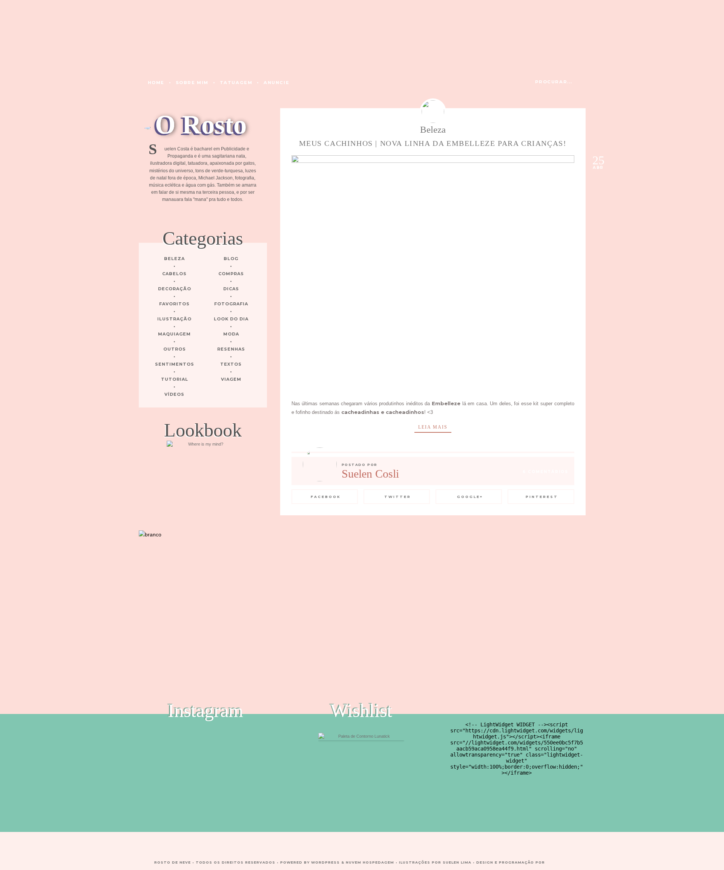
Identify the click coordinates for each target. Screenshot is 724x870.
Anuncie (276, 82)
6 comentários (545, 471)
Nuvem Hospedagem (370, 862)
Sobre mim (192, 82)
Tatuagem (236, 82)
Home (156, 82)
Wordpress (325, 862)
